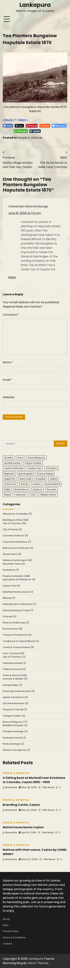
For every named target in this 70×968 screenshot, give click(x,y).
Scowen (51, 489)
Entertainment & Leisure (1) (18, 591)
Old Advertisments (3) (15, 703)
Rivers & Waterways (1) (16, 622)
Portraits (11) (9, 616)
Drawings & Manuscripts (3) (19, 691)
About (6, 919)
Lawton (36, 484)
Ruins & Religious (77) (15, 721)
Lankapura (35, 5)
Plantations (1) (11, 569)
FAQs (6, 925)
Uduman (21, 494)
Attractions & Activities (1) (17, 513)
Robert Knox (22, 489)
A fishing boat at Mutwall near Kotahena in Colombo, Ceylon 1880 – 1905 (34, 780)
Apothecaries (12, 463)
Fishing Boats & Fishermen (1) (19, 604)
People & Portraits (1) (15, 709)
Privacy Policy (10, 931)
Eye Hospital (26, 473)
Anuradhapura (36, 457)
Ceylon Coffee (33, 463)
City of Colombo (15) (14, 523)
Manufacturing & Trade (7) (18, 610)
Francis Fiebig (45, 473)
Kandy (24, 484)
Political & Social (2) (14, 669)
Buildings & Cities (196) (16, 519)
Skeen (7, 494)
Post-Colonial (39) (13, 653)
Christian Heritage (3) (15, 731)
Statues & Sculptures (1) (16, 749)
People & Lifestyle (29, 138)
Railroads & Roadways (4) (18, 547)
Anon (20, 457)
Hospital (40, 478)
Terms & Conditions (14, 937)
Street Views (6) (12, 554)
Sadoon (37, 489)
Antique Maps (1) (12, 685)
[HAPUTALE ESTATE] (35, 77)
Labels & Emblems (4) (15, 697)
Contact (7, 943)
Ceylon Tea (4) (11, 585)
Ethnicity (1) (9, 597)
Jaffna (53, 478)
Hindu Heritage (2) (13, 743)
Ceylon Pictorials (14, 468)
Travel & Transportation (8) (18, 647)
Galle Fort (9, 478)
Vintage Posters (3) (14, 715)
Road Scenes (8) (12, 628)
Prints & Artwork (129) (15, 675)
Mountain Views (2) (14, 563)
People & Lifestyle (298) (16, 576)
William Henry (48, 494)
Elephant (9, 473)
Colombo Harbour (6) (15, 535)
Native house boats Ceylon (23, 827)
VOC (33, 494)
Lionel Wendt (52, 484)
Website (8, 397)
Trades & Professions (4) (17, 634)
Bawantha (11, 787)
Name (8, 362)
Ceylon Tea (34, 468)
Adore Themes (37, 963)
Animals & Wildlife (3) (15, 678)
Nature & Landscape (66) (17, 560)
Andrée (8, 457)
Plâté (7, 489)
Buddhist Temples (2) (15, 725)
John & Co (10, 484)
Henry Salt (25, 478)
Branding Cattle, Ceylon (21, 805)
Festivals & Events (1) (14, 663)
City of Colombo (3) (14, 656)
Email (7, 380)
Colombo (51, 468)
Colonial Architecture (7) (17, 541)
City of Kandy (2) (12, 529)
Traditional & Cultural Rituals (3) (21, 641)
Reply (12, 277)
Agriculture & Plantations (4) (19, 579)
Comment (11, 315)
